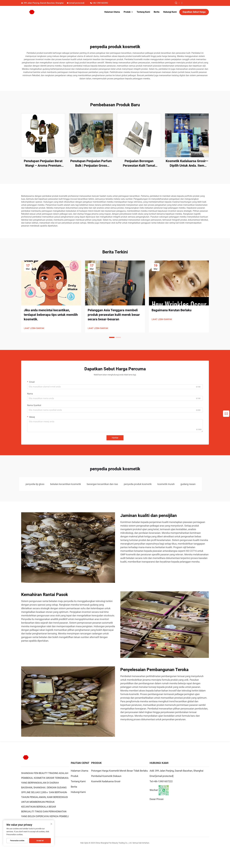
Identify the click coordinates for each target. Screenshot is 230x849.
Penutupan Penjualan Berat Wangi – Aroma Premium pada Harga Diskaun (43, 163)
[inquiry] (226, 413)
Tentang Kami (143, 12)
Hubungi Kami (170, 12)
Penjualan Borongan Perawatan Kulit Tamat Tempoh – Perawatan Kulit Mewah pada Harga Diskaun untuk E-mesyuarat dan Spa (139, 163)
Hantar (115, 437)
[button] (111, 337)
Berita (156, 12)
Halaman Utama (112, 12)
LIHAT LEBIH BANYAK (34, 328)
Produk (127, 12)
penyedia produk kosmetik (138, 484)
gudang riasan (188, 484)
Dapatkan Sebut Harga (194, 12)
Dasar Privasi (156, 799)
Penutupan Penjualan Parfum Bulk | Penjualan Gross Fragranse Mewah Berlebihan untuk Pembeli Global (91, 163)
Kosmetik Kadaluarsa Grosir (105, 781)
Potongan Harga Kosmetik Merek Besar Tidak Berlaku (119, 770)
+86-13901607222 (163, 781)
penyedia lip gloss (35, 484)
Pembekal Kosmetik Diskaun (106, 776)
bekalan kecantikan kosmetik (65, 484)
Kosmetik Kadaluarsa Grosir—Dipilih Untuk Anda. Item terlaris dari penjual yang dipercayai (187, 163)
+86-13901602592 (100, 3)
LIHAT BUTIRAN (43, 135)
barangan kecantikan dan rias (102, 484)
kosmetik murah (166, 484)
